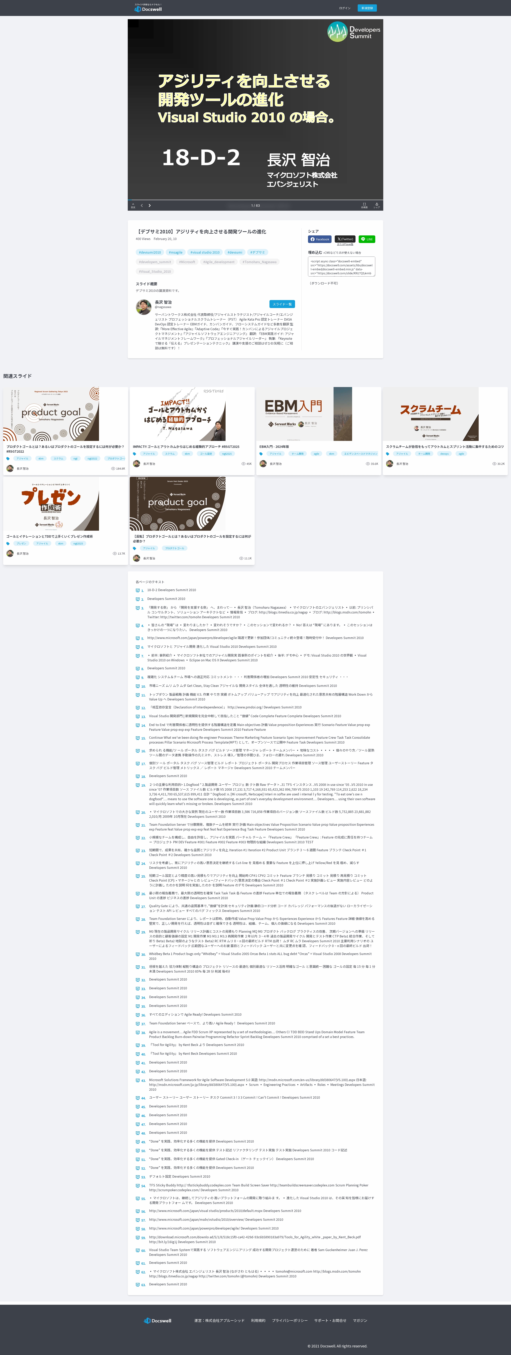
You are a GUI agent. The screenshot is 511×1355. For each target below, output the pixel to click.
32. (143, 980)
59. (143, 1237)
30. (143, 954)
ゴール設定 (206, 453)
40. (143, 1054)
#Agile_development (219, 261)
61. (143, 1263)
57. (143, 1220)
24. (143, 863)
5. (142, 638)
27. (143, 906)
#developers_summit (155, 261)
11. (143, 695)
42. (143, 1071)
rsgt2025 (227, 453)
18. (143, 776)
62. (143, 1272)
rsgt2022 (92, 458)
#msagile (175, 252)
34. (143, 997)
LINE (370, 239)
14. (143, 725)
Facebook (322, 239)
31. (143, 967)
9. (142, 677)
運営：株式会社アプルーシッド (219, 1320)
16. (143, 751)
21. (143, 825)
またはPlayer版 (345, 244)
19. (143, 785)
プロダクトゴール (117, 458)
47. (143, 1124)
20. (143, 812)
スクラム (58, 458)
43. (143, 1080)
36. (143, 1015)
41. (143, 1063)
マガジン (360, 1320)
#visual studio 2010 (205, 252)
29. (143, 932)
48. (143, 1133)
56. (143, 1211)
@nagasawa (163, 307)
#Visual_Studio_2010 (155, 271)
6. (142, 647)
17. (143, 763)
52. (143, 1168)
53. (143, 1177)
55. (143, 1198)
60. (143, 1250)
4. (142, 625)
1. (142, 590)
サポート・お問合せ (330, 1320)
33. (143, 988)
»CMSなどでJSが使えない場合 (342, 253)
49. (143, 1142)
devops (444, 453)
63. (143, 1284)
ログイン (345, 8)
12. (143, 707)
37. (143, 1023)
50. (143, 1150)
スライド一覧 (282, 304)
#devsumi (235, 252)
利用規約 (258, 1320)
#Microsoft (187, 261)
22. (143, 838)
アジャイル (22, 458)
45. (143, 1106)
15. (143, 738)
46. (143, 1115)
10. (143, 686)
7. (142, 656)
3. (142, 608)
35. (143, 1006)
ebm (41, 458)
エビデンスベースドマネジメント (362, 453)
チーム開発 (298, 453)
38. (143, 1032)
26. (143, 893)
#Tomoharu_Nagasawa (259, 261)
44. (143, 1098)
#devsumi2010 (150, 252)
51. (143, 1159)
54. (143, 1185)
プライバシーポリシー (290, 1320)
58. (143, 1229)
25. (143, 876)
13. (143, 716)
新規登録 (367, 8)
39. (143, 1045)
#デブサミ (257, 252)
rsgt (75, 458)
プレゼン (21, 543)
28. (143, 919)
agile (316, 453)
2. (142, 599)
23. (143, 850)
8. (142, 668)
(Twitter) (347, 239)
